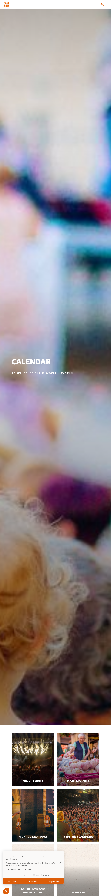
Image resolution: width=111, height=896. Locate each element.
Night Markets (78, 781)
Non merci (12, 881)
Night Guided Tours (33, 836)
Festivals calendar (78, 836)
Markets (78, 892)
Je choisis (33, 881)
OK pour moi (53, 881)
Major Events (33, 781)
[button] (6, 891)
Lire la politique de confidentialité (18, 869)
